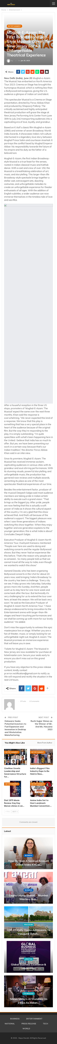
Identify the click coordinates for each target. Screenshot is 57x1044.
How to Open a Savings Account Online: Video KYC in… (28, 862)
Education (28, 924)
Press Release (28, 1023)
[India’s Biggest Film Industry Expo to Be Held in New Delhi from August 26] (41, 757)
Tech (45, 1023)
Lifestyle (28, 959)
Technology (28, 993)
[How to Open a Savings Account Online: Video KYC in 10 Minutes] (28, 853)
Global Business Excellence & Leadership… (28, 966)
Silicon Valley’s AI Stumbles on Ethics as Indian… (28, 1000)
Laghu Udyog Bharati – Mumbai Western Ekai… (28, 897)
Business (28, 855)
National (10, 1023)
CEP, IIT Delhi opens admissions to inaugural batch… (28, 931)
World (26, 1028)
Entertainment (14, 26)
